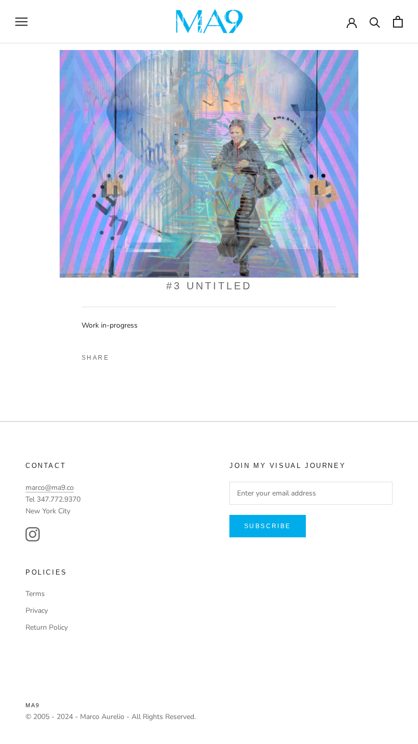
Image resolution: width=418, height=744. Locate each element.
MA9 (32, 705)
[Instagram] (32, 534)
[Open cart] (398, 22)
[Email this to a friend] (173, 355)
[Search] (375, 21)
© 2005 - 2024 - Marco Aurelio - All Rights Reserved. (110, 717)
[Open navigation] (21, 21)
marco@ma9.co (49, 487)
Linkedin (155, 355)
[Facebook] (121, 355)
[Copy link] (190, 355)
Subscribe (267, 526)
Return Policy (46, 627)
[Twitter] (138, 355)
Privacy (36, 610)
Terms (35, 594)
